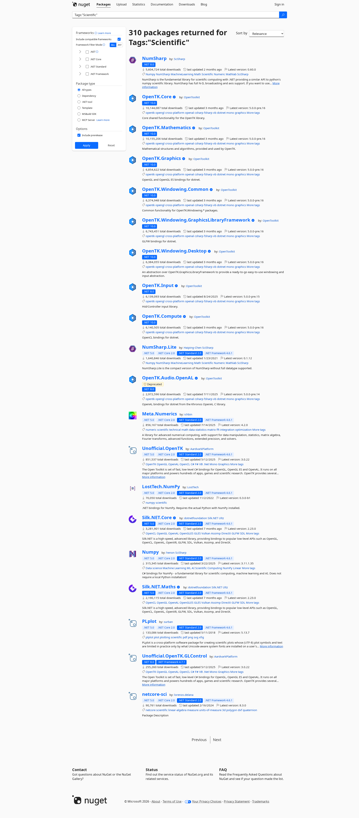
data (192, 429)
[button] (96, 33)
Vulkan (205, 533)
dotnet (221, 112)
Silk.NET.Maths (159, 587)
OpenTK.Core (156, 96)
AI (193, 568)
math (184, 429)
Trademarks (260, 801)
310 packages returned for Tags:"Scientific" (178, 37)
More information (153, 477)
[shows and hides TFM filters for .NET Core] (80, 59)
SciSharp (179, 59)
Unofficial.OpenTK (162, 448)
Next (217, 739)
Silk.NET (213, 518)
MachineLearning (182, 74)
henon (170, 552)
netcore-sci (154, 694)
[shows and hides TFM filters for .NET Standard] (80, 66)
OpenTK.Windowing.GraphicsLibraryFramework (196, 220)
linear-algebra (177, 710)
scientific (162, 429)
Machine (168, 568)
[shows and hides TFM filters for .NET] (80, 52)
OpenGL (162, 464)
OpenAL (173, 464)
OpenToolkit (192, 97)
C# (192, 464)
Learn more (104, 33)
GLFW (235, 533)
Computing (214, 568)
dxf (240, 710)
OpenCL (185, 464)
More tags (253, 112)
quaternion (250, 710)
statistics (201, 429)
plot (156, 637)
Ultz (221, 518)
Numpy (150, 74)
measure (192, 710)
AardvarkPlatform (202, 449)
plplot (149, 637)
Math (197, 74)
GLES (197, 533)
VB (201, 464)
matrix (211, 429)
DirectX (226, 533)
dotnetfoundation (196, 518)
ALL (113, 45)
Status (152, 769)
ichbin (188, 414)
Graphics (224, 464)
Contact (79, 769)
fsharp (208, 112)
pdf (185, 637)
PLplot (149, 621)
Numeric (219, 74)
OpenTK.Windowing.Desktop (174, 251)
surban (168, 622)
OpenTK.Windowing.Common (175, 189)
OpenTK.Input (158, 285)
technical (175, 429)
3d (224, 710)
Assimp (216, 533)
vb (214, 112)
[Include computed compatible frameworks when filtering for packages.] (119, 39)
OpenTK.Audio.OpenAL (168, 378)
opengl (160, 112)
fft (218, 429)
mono (230, 112)
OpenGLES (186, 533)
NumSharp (154, 58)
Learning (180, 568)
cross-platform (174, 112)
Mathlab (231, 74)
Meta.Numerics (159, 414)
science (157, 568)
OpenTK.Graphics (161, 158)
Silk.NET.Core (157, 517)
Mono (213, 464)
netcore (150, 710)
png (190, 637)
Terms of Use (172, 801)
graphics (240, 112)
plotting (165, 637)
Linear (237, 568)
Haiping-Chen (193, 347)
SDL (242, 533)
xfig (201, 637)
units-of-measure (210, 710)
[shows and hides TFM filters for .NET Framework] (80, 74)
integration (227, 429)
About (156, 801)
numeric (151, 429)
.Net (206, 464)
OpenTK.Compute (162, 316)
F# (196, 464)
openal (189, 112)
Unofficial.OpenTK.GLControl (174, 656)
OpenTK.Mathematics (166, 127)
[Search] (283, 15)
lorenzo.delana (183, 695)
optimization (243, 429)
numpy (150, 502)
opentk (150, 112)
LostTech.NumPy (161, 486)
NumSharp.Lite (159, 347)
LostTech (193, 487)
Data (149, 568)
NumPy (227, 568)
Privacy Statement (237, 801)
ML (189, 568)
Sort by (241, 33)
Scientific (207, 74)
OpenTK (151, 464)
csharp (199, 112)
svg (196, 637)
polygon (231, 710)
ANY (120, 45)
